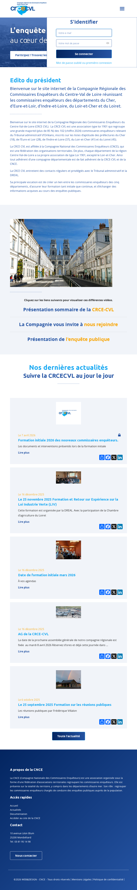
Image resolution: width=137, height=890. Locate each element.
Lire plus (23, 452)
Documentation (18, 814)
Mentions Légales (81, 879)
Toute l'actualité (68, 736)
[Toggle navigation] (122, 8)
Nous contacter (26, 856)
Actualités (15, 809)
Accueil (14, 805)
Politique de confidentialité (108, 879)
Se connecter (84, 54)
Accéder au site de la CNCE (25, 818)
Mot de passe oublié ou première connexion (84, 63)
